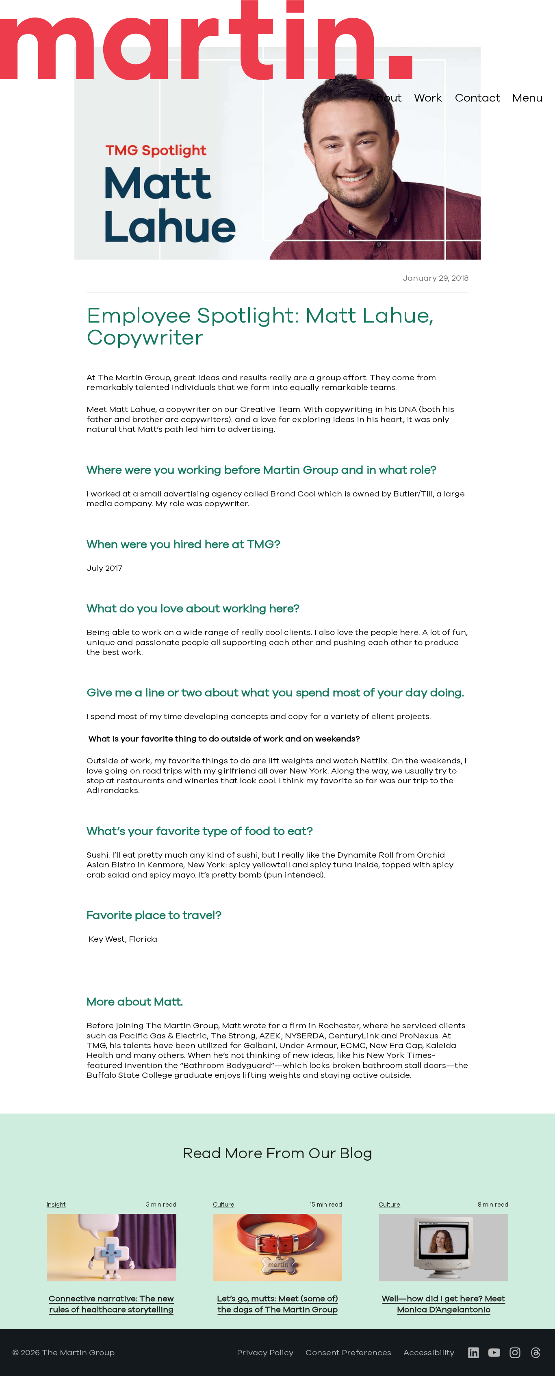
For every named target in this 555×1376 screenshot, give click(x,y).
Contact (477, 98)
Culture (223, 1204)
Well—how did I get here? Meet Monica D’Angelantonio (443, 1304)
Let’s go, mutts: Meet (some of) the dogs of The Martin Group (277, 1304)
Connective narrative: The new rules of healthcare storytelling (111, 1304)
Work (428, 98)
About (385, 98)
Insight (56, 1204)
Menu (527, 98)
